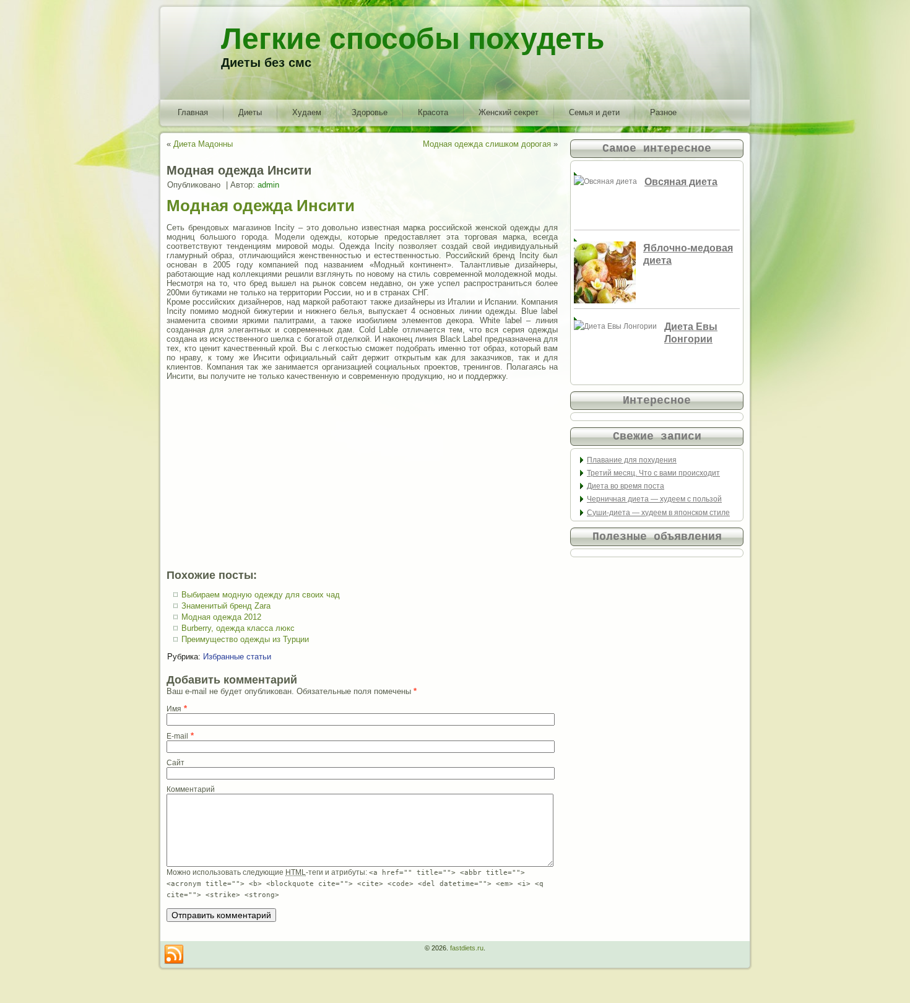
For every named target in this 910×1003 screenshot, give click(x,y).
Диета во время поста (625, 486)
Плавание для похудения (632, 460)
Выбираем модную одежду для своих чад (260, 594)
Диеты (250, 112)
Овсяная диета (680, 181)
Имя (174, 709)
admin (268, 184)
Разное (663, 112)
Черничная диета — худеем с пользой (654, 499)
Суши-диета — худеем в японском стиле (658, 512)
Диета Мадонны (203, 144)
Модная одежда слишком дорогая (487, 144)
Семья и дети (594, 112)
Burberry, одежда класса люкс (238, 628)
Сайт (175, 762)
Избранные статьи (237, 656)
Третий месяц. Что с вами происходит (653, 473)
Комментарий (191, 789)
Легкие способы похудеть (413, 38)
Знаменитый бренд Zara (226, 605)
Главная (193, 112)
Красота (433, 112)
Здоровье (370, 112)
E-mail (177, 736)
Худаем (306, 112)
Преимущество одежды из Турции (245, 639)
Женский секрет (509, 112)
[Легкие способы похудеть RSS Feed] (174, 955)
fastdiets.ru (466, 948)
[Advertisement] (362, 475)
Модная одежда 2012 (221, 617)
